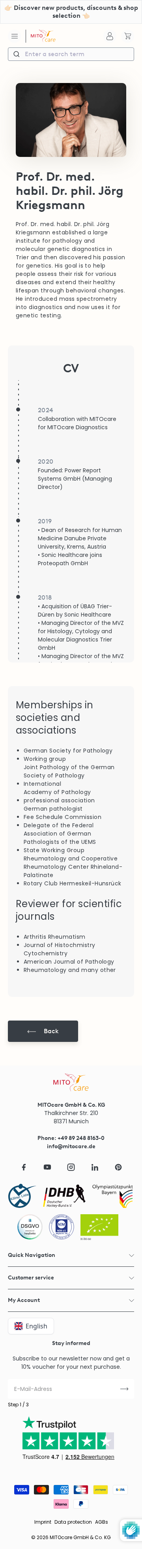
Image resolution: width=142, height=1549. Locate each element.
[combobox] (71, 54)
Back (51, 1031)
